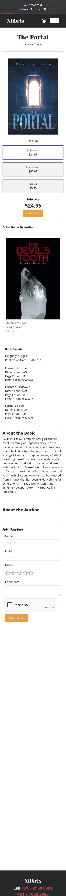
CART (39, 9)
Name (9, 536)
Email (8, 551)
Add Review (13, 529)
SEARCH (24, 9)
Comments (12, 582)
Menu (54, 20)
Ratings (10, 565)
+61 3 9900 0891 (33, 5)
